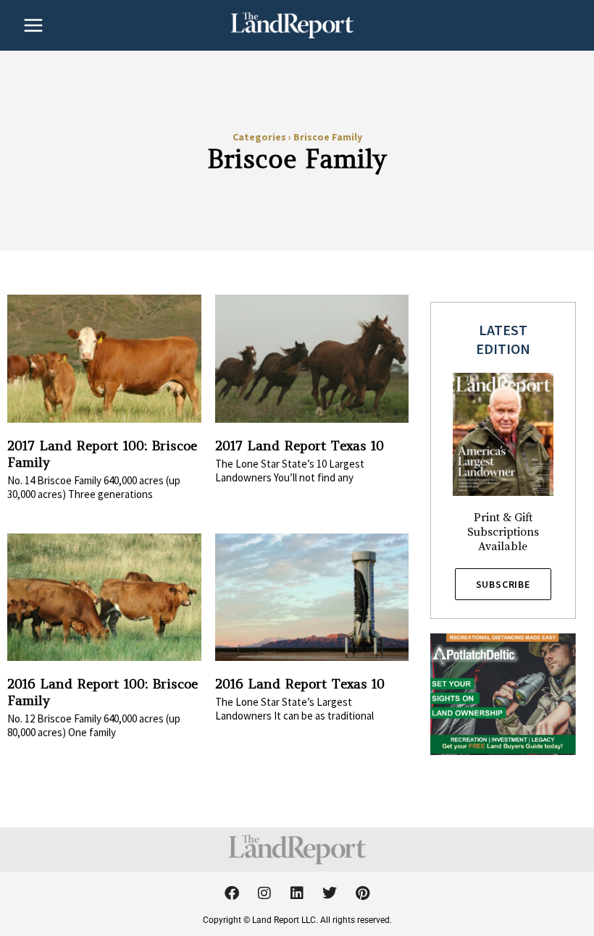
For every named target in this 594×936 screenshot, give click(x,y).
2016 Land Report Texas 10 (300, 683)
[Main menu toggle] (33, 25)
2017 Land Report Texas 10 (299, 445)
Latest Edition (503, 339)
